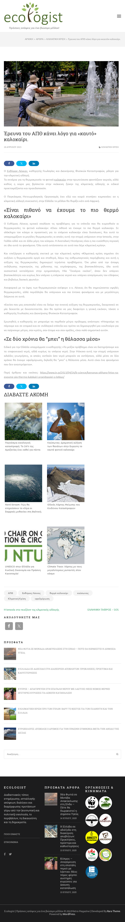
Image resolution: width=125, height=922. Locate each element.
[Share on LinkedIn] (34, 163)
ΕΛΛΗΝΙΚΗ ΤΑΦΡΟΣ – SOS (103, 609)
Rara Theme (113, 911)
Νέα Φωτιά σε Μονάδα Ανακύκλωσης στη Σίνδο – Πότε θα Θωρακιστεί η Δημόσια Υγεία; (69, 804)
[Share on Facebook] (9, 163)
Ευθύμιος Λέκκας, (17, 170)
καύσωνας (83, 593)
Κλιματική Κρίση (17, 598)
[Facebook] (5, 854)
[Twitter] (10, 854)
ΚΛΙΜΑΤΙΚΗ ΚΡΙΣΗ (110, 147)
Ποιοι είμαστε (12, 834)
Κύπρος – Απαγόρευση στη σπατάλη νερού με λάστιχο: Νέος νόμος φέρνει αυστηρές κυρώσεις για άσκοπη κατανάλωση (68, 873)
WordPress (69, 913)
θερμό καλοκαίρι (59, 593)
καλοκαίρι (60, 179)
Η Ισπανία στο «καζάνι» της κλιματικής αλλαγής (31, 609)
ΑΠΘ (10, 593)
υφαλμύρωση (42, 598)
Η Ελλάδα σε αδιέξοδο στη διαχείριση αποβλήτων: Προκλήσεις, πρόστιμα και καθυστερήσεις (69, 836)
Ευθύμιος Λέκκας (31, 593)
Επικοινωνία (11, 842)
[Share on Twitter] (21, 163)
